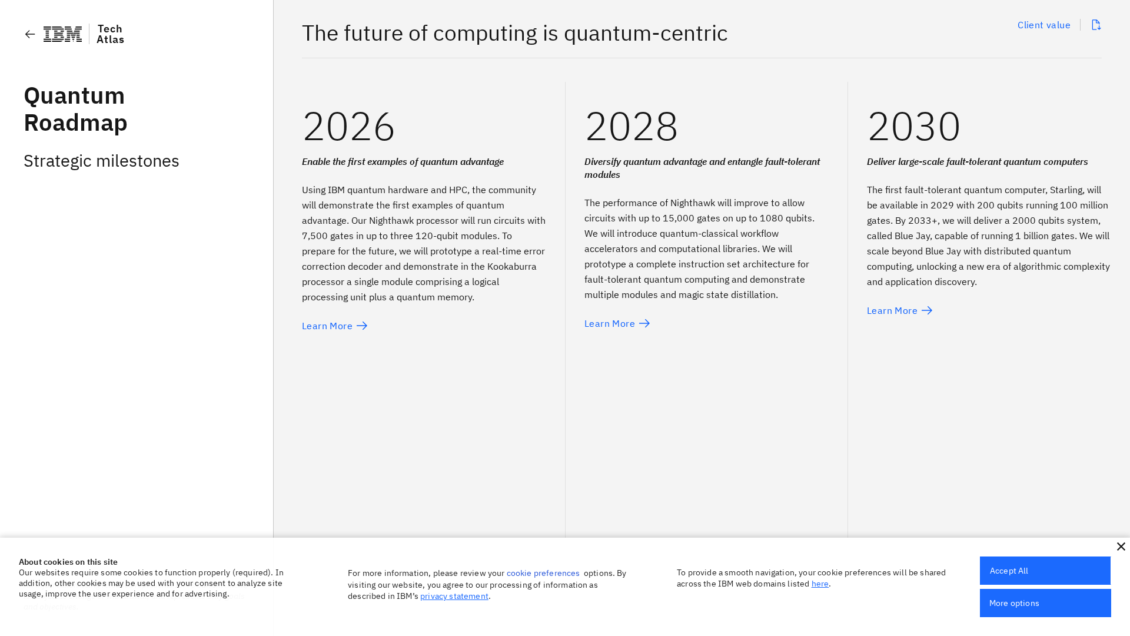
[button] (1121, 546)
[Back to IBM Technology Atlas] (63, 34)
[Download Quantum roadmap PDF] (1096, 25)
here (820, 583)
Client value (1044, 24)
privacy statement (454, 596)
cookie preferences (543, 573)
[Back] (30, 34)
